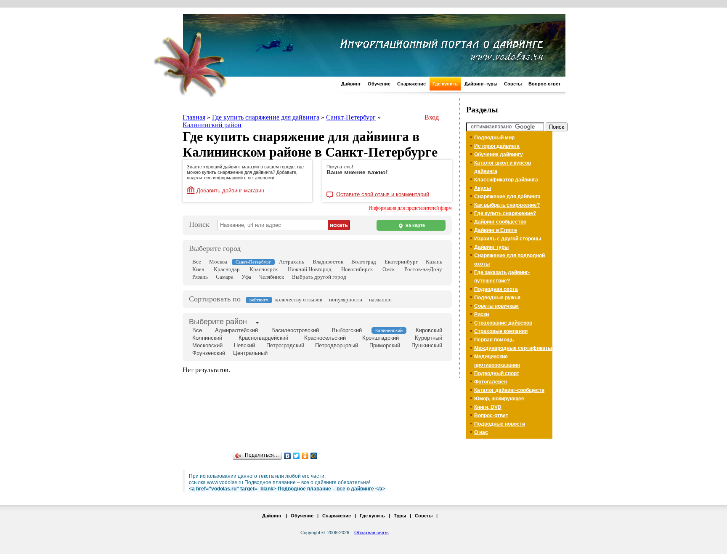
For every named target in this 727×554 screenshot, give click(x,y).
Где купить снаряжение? (505, 213)
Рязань (200, 277)
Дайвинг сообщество (500, 222)
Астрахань (291, 261)
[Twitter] (296, 455)
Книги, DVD (487, 407)
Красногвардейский (263, 338)
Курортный (428, 338)
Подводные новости (499, 424)
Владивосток (328, 261)
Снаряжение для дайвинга (507, 197)
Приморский (384, 345)
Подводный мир (494, 138)
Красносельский (325, 338)
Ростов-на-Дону (423, 269)
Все (196, 261)
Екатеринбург (401, 261)
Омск (388, 269)
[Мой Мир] (314, 455)
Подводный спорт (496, 373)
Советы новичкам (496, 306)
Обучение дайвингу (498, 154)
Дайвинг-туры (480, 83)
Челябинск (271, 277)
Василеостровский (295, 330)
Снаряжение (411, 83)
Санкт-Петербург (351, 117)
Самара (224, 277)
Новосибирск (357, 269)
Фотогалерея (490, 382)
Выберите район (218, 321)
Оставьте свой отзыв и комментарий (382, 194)
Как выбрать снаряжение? (507, 205)
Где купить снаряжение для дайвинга (265, 117)
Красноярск (263, 269)
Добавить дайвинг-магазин (230, 190)
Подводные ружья (497, 298)
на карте (414, 225)
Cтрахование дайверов (503, 323)
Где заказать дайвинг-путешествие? (502, 276)
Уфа (246, 277)
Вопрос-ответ (544, 83)
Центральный (250, 353)
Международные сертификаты (513, 348)
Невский (244, 345)
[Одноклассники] (305, 455)
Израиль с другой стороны (507, 239)
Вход (432, 117)
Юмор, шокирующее (499, 399)
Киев (198, 269)
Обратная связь (371, 532)
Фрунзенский (208, 353)
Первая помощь (494, 340)
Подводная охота (496, 289)
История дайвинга (497, 146)
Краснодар (227, 269)
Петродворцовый (336, 345)
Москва (218, 261)
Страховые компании (501, 331)
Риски (481, 314)
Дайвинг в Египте (495, 230)
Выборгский (347, 330)
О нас (481, 432)
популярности (345, 299)
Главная (194, 117)
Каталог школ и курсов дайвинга (502, 167)
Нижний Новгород (310, 269)
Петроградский (285, 345)
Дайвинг (351, 83)
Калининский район (212, 124)
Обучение (379, 83)
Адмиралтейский (236, 330)
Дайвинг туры (491, 247)
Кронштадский (380, 338)
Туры (400, 515)
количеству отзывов (298, 299)
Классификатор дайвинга (506, 180)
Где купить (445, 83)
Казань (434, 261)
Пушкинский (426, 345)
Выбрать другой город (319, 277)
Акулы (482, 188)
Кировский (429, 330)
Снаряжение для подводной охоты (509, 260)
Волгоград (363, 261)
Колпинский (207, 338)
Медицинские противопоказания (497, 361)
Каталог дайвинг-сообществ (509, 390)
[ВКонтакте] (287, 455)
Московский (207, 345)
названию (380, 299)
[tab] (218, 322)
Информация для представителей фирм (410, 208)
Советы (513, 83)
